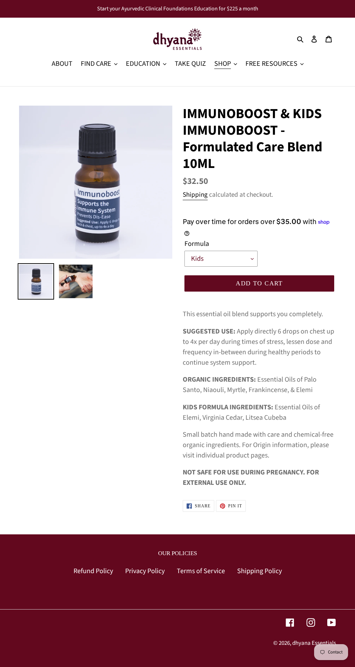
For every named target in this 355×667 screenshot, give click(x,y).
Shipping (195, 194)
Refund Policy (93, 571)
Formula (196, 244)
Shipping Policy (259, 571)
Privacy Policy (145, 571)
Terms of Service (201, 571)
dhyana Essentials (314, 643)
